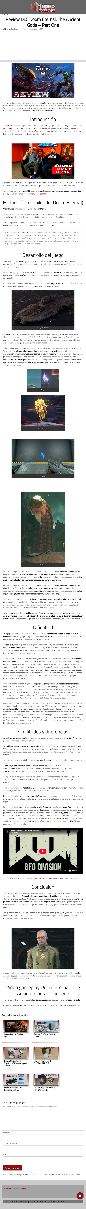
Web (4, 1155)
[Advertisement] (43, 45)
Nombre (6, 1132)
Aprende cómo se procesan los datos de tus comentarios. (59, 1174)
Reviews (5, 14)
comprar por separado (37, 193)
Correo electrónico (11, 1143)
